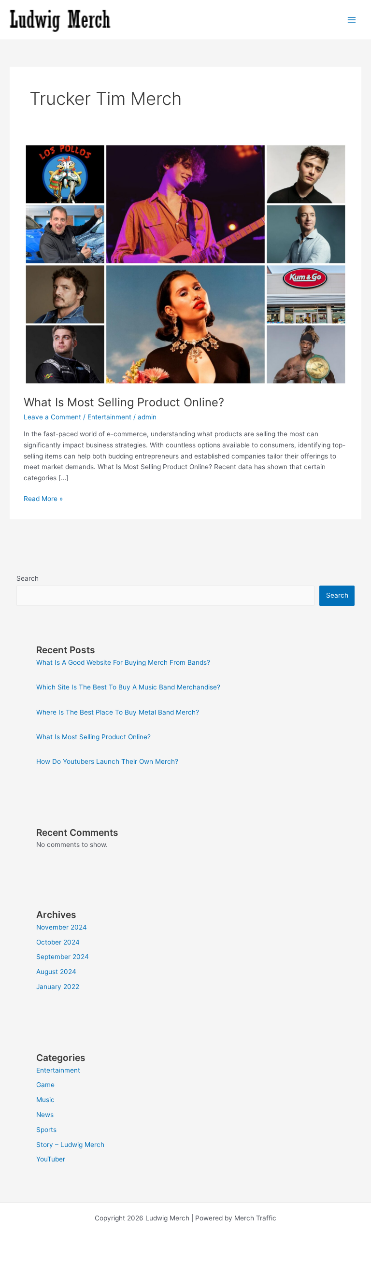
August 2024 (56, 971)
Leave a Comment (52, 417)
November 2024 (61, 927)
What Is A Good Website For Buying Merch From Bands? (123, 662)
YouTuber (50, 1159)
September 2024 (62, 956)
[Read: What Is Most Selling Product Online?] (185, 264)
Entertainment (109, 417)
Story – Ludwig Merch (70, 1144)
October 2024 (58, 942)
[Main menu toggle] (352, 20)
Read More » (43, 497)
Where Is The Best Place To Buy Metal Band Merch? (117, 712)
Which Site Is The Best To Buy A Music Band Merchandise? (128, 687)
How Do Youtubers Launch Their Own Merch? (107, 761)
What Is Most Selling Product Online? (124, 402)
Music (45, 1099)
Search (27, 578)
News (45, 1114)
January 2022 (57, 986)
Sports (46, 1129)
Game (45, 1085)
